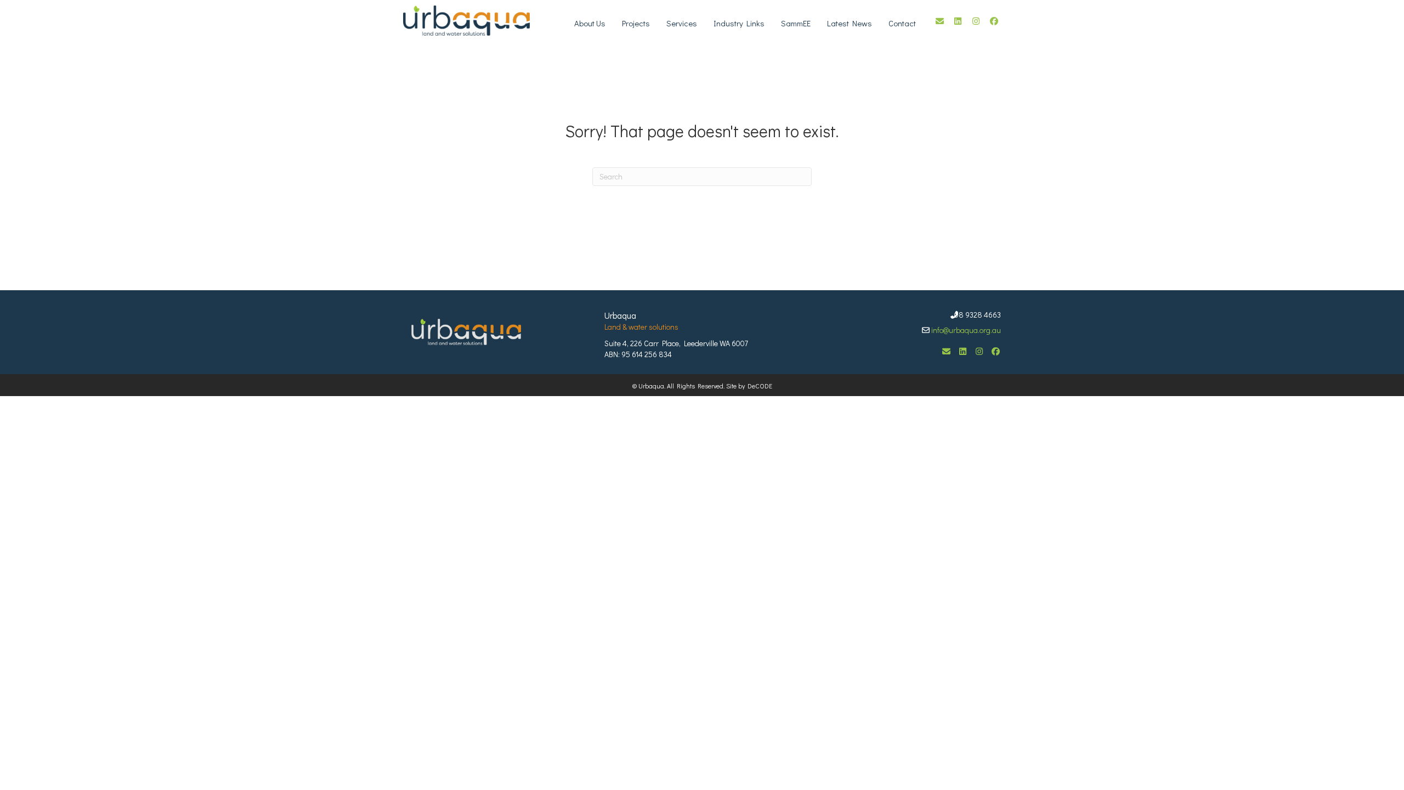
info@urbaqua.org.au (966, 330)
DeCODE (758, 385)
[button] (940, 21)
